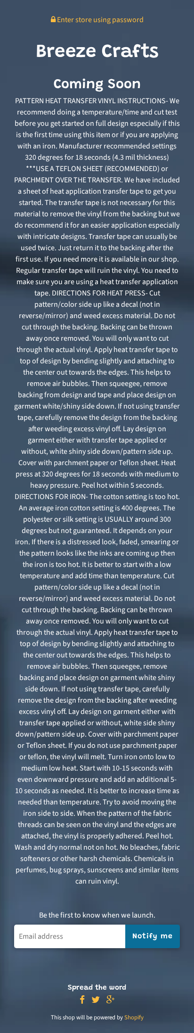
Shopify (134, 1017)
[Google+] (110, 1000)
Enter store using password (100, 20)
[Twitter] (95, 1000)
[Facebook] (82, 1000)
